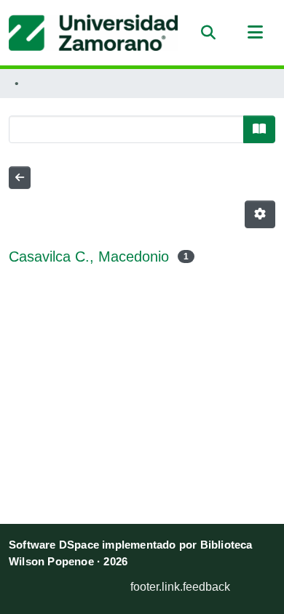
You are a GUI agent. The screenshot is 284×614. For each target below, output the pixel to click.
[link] (73, 583)
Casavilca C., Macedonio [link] (89, 256)
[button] (93, 33)
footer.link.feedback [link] (180, 587)
